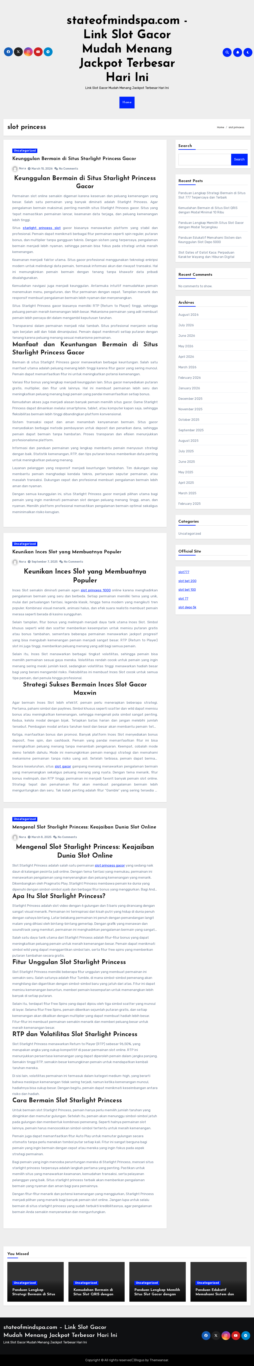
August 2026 (188, 315)
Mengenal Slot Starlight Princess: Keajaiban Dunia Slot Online (84, 827)
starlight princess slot (42, 228)
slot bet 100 (187, 590)
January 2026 (189, 388)
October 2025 (188, 420)
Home (127, 102)
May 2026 (185, 346)
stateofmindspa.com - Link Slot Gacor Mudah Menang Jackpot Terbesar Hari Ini (127, 49)
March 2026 (187, 367)
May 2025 (185, 472)
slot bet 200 (187, 581)
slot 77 (183, 598)
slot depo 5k (187, 607)
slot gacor (63, 766)
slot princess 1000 (96, 590)
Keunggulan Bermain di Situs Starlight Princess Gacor (74, 159)
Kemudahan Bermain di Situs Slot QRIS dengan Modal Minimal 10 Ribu (93, 1294)
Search (185, 146)
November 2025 (190, 409)
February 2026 (189, 378)
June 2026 (186, 336)
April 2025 (186, 483)
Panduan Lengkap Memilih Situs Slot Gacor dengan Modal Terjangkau (157, 1294)
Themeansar (159, 1360)
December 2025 (190, 399)
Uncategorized (25, 150)
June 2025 (186, 462)
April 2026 (186, 357)
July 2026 (186, 325)
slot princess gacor (110, 865)
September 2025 (191, 430)
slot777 (183, 572)
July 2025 (186, 451)
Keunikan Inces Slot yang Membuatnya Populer (66, 552)
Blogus (139, 1360)
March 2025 (187, 493)
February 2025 (189, 504)
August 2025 (188, 441)
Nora (22, 168)
